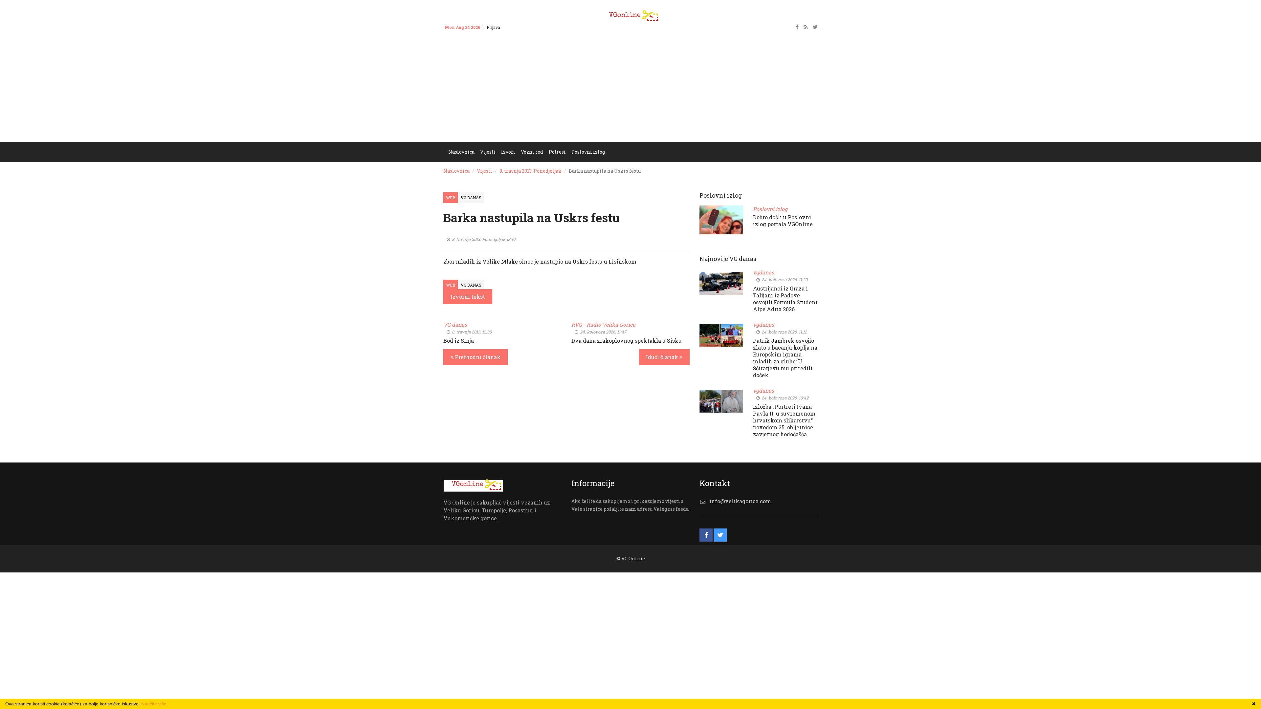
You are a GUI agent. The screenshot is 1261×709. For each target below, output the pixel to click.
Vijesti (484, 171)
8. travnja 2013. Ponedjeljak (530, 171)
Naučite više (153, 703)
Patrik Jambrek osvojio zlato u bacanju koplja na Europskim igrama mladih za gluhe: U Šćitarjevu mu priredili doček (785, 357)
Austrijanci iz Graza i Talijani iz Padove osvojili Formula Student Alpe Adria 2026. (785, 298)
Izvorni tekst (468, 296)
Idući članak (662, 357)
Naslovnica (456, 171)
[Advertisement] (630, 93)
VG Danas (471, 197)
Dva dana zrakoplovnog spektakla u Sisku (626, 340)
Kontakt (513, 27)
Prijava (493, 27)
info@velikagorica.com (740, 501)
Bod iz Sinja (458, 340)
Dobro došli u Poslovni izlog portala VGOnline (783, 220)
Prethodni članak (477, 357)
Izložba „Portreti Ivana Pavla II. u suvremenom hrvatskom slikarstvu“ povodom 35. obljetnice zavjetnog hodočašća (784, 420)
